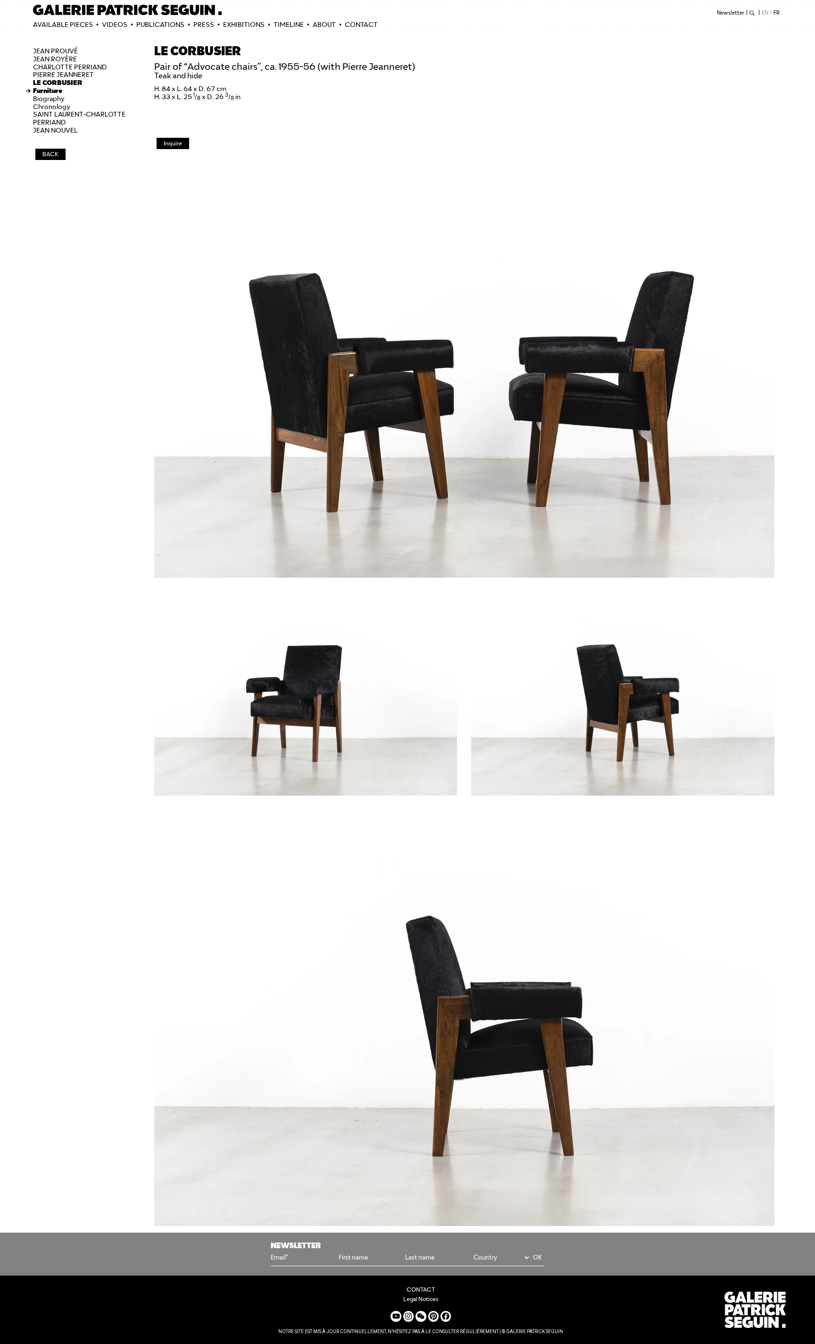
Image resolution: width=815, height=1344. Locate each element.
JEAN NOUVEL (55, 130)
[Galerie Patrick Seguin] (127, 10)
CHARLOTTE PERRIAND (70, 67)
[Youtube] (396, 1316)
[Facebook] (446, 1316)
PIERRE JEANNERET (63, 74)
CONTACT (361, 24)
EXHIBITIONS (244, 24)
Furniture (47, 90)
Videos (114, 24)
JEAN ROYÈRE (55, 59)
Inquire (173, 143)
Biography (49, 98)
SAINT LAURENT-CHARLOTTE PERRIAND (79, 118)
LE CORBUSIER (58, 82)
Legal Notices (420, 1298)
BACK (50, 154)
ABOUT (324, 24)
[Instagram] (408, 1316)
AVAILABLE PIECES (63, 24)
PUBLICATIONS (160, 24)
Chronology (51, 106)
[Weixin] (421, 1316)
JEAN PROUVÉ (55, 51)
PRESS (203, 24)
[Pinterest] (433, 1316)
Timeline (289, 24)
